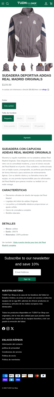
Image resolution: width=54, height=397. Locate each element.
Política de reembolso (11, 360)
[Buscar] (9, 3)
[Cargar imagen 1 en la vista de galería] (27, 34)
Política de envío (9, 356)
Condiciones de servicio (12, 352)
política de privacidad (11, 348)
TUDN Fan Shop (12, 388)
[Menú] (3, 3)
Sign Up (27, 279)
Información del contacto (12, 344)
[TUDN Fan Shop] (27, 3)
